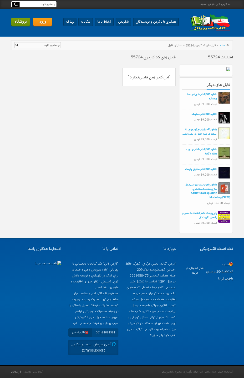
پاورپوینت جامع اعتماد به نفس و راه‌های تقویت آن (199, 215)
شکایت (85, 22)
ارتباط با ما (104, 22)
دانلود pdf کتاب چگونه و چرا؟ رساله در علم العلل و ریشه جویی (199, 131)
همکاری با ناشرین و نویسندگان (156, 22)
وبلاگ (70, 22)
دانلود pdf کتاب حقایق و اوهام (201, 169)
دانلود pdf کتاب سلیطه (204, 114)
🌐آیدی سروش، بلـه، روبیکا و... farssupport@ (93, 347)
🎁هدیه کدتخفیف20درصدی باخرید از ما (219, 272)
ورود (42, 22)
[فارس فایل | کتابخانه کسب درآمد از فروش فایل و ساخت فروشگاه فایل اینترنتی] (210, 22)
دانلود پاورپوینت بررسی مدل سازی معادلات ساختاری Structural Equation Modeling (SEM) (207, 190)
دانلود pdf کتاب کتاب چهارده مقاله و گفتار (201, 151)
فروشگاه (21, 22)
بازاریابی (123, 22)
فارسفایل (16, 371)
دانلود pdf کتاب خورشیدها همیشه (202, 96)
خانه (222, 45)
